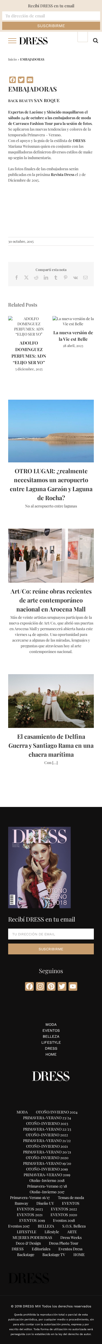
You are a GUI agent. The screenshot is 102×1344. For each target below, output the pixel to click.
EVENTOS (51, 1030)
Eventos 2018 (64, 1220)
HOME (51, 1054)
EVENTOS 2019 (32, 1220)
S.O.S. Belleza (74, 1226)
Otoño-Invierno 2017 (47, 1191)
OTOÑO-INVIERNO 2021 (47, 1146)
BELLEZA (51, 1036)
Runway (21, 1203)
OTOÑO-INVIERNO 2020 (47, 1157)
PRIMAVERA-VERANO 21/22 (47, 1140)
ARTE (72, 1231)
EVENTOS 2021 (29, 1214)
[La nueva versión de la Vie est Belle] (73, 318)
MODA (51, 1024)
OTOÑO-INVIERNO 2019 (47, 1169)
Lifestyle (52, 1231)
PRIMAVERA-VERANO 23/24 (47, 1117)
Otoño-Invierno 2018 (46, 1180)
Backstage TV (53, 1254)
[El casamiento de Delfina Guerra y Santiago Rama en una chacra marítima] (51, 701)
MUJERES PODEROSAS (32, 1237)
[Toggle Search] (95, 40)
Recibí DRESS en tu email (51, 5)
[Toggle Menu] (12, 40)
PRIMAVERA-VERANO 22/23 (47, 1129)
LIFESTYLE (51, 1042)
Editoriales (41, 1248)
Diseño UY (45, 1203)
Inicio (12, 59)
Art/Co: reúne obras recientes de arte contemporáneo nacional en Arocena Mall (51, 600)
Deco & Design (28, 1243)
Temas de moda (71, 1197)
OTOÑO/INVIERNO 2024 (57, 1112)
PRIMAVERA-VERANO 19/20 (47, 1163)
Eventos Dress (70, 1248)
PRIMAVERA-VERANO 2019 (47, 1174)
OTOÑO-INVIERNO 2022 (47, 1134)
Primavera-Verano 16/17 (30, 1197)
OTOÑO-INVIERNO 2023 (47, 1123)
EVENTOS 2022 (64, 1209)
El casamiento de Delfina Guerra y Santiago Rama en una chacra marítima (51, 745)
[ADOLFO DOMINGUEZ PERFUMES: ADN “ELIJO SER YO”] (29, 318)
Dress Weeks (71, 1237)
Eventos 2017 (19, 1226)
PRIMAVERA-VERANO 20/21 (47, 1151)
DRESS (51, 1048)
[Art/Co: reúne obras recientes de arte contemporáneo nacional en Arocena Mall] (51, 555)
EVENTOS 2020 (64, 1214)
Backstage (25, 1254)
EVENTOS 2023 (30, 1209)
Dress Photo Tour (63, 1243)
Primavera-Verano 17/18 (47, 1186)
